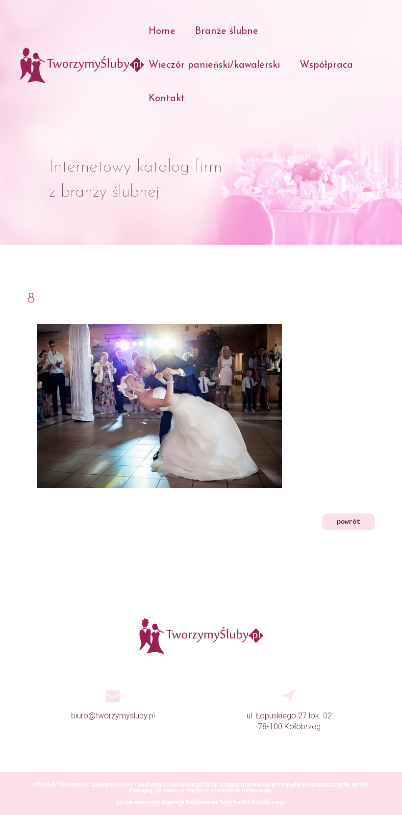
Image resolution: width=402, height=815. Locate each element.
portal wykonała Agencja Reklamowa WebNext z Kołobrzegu (201, 802)
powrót (348, 522)
